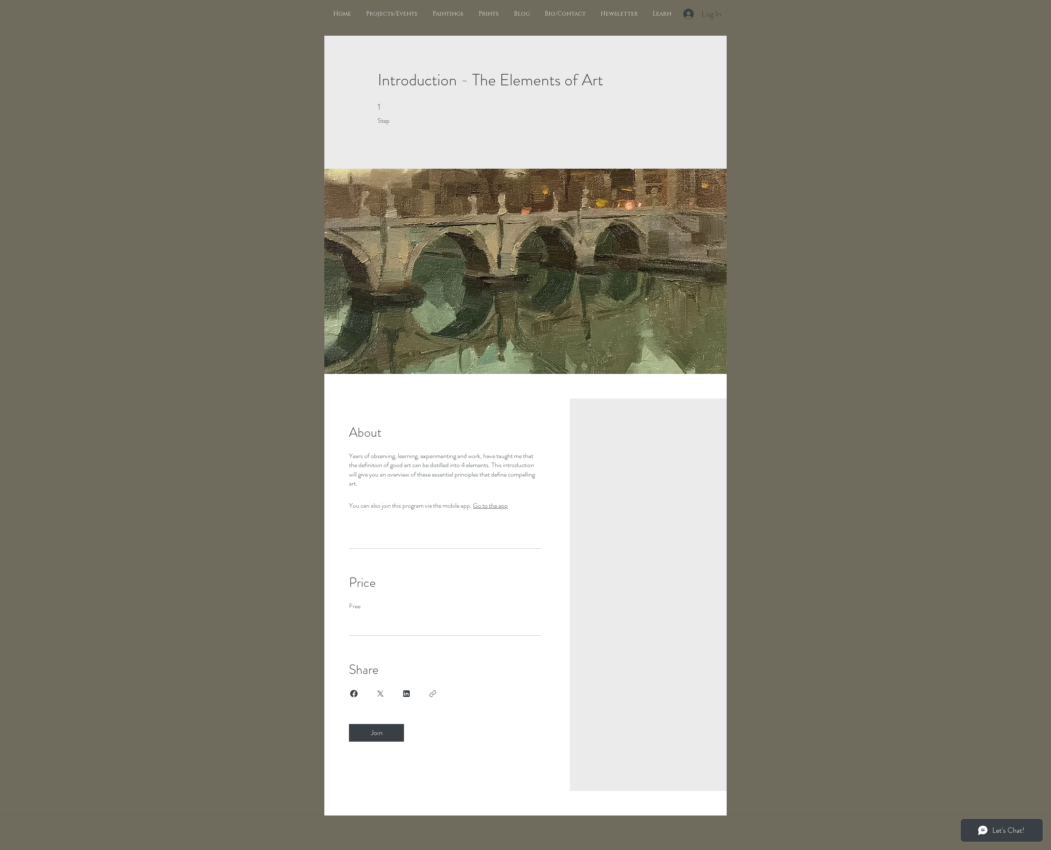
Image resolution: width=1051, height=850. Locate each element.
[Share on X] (380, 694)
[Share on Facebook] (354, 694)
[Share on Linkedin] (406, 694)
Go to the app (490, 505)
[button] (447, 14)
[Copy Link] (433, 694)
